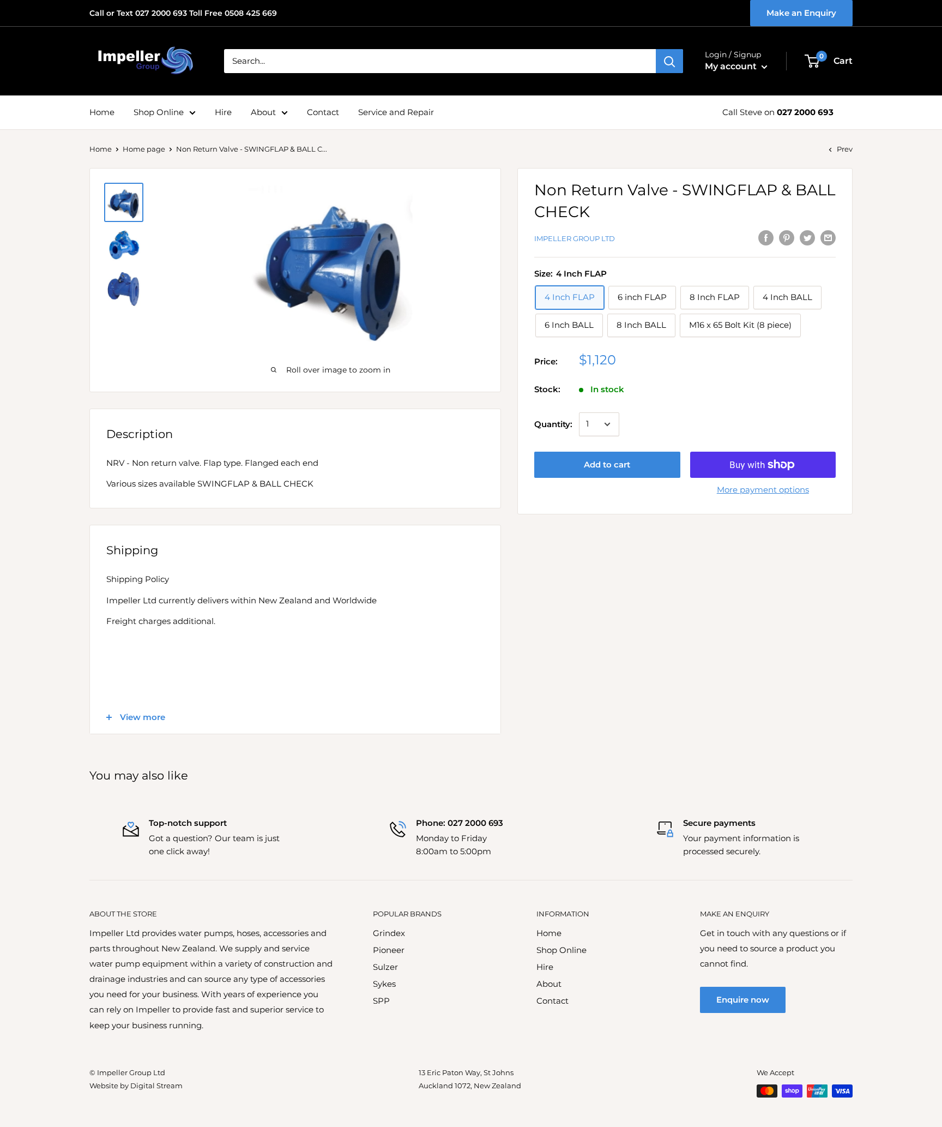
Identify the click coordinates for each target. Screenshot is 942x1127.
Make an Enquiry (801, 13)
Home (101, 112)
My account (732, 66)
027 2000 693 (805, 112)
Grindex (389, 933)
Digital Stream (156, 1085)
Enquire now (742, 999)
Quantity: (553, 424)
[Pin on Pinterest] (786, 237)
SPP (381, 1001)
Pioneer (388, 950)
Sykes (384, 984)
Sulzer (385, 967)
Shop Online (159, 112)
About (263, 112)
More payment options (763, 489)
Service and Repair (396, 112)
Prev (845, 149)
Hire (223, 112)
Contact (323, 112)
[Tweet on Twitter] (807, 237)
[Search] (669, 61)
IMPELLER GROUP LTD (574, 238)
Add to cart (607, 464)
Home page (144, 149)
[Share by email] (828, 237)
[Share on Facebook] (766, 237)
